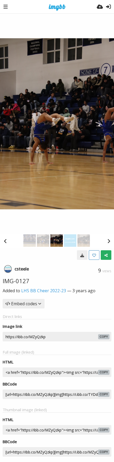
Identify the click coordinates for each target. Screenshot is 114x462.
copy (104, 336)
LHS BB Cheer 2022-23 (43, 291)
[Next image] (108, 241)
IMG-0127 (16, 281)
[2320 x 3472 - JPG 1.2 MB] (82, 255)
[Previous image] (5, 241)
